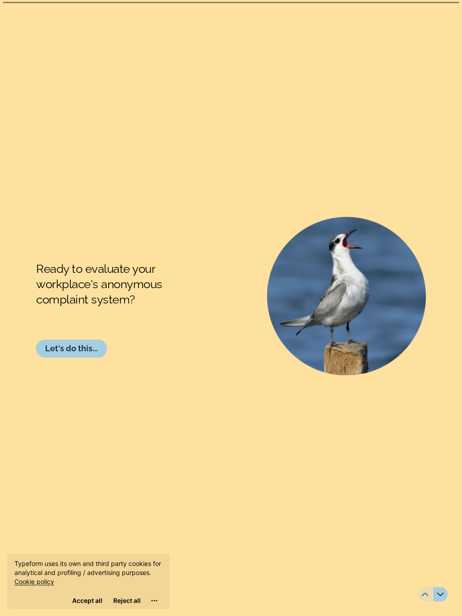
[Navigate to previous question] (425, 594)
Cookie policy (34, 581)
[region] (88, 581)
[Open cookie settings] (154, 601)
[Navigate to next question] (440, 594)
